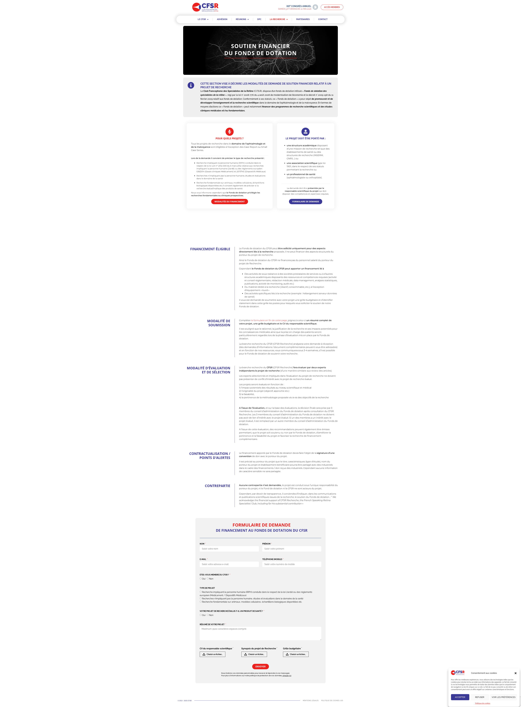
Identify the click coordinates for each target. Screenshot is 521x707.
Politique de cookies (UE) (332, 700)
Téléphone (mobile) (272, 559)
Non (211, 578)
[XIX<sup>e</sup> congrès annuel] (315, 7)
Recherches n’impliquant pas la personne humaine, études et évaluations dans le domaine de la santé (252, 598)
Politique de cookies (482, 703)
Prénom (266, 544)
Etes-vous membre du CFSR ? (214, 575)
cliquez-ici (286, 675)
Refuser (479, 697)
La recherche (277, 19)
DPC (259, 19)
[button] (515, 673)
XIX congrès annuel (298, 6)
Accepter (460, 697)
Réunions (241, 19)
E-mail (203, 559)
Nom (202, 544)
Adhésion (222, 19)
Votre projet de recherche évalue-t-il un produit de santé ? (231, 611)
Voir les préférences (503, 697)
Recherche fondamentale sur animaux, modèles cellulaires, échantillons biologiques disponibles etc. (252, 602)
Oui (203, 578)
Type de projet (207, 588)
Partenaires (303, 19)
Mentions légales (311, 700)
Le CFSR (202, 19)
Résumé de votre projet (212, 624)
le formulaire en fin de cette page (269, 320)
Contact (323, 19)
